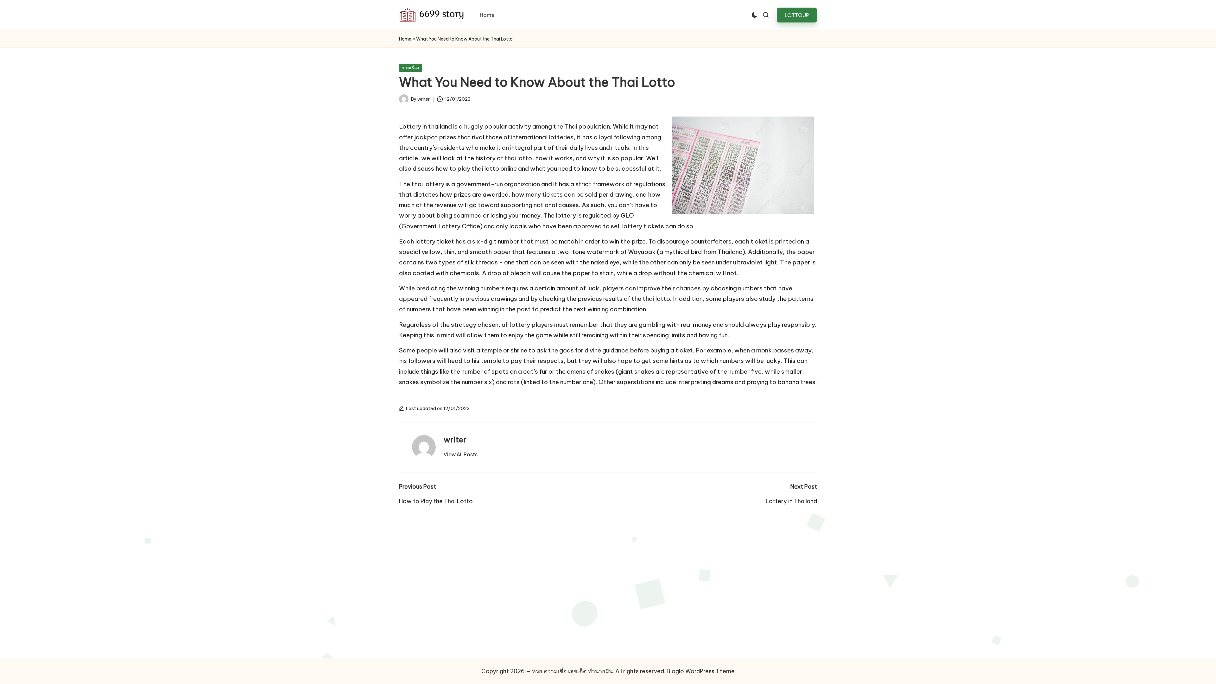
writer (455, 439)
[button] (797, 15)
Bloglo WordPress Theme (701, 671)
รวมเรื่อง (410, 68)
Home (405, 39)
